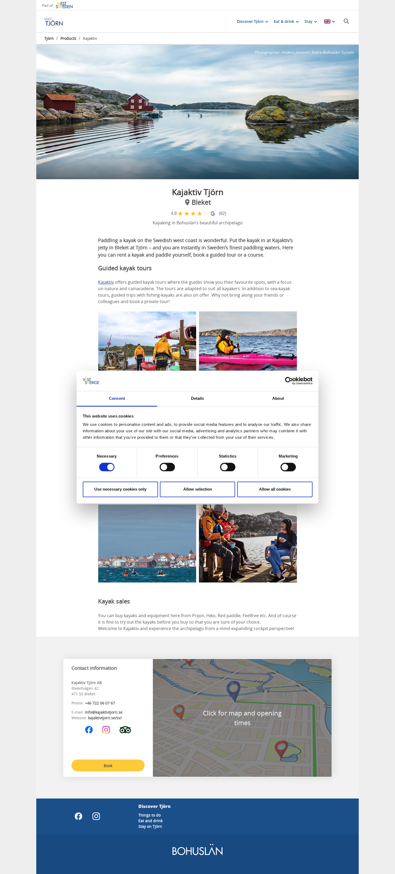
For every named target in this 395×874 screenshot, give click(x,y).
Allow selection (197, 489)
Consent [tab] (117, 398)
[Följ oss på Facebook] (89, 729)
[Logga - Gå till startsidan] (63, 21)
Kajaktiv (106, 282)
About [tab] (278, 398)
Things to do (149, 815)
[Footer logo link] (197, 854)
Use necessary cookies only (120, 489)
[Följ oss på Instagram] (106, 729)
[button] (197, 112)
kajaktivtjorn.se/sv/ (105, 717)
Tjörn (49, 38)
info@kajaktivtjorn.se (104, 712)
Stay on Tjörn (150, 826)
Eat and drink (150, 820)
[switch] (167, 467)
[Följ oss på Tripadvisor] (125, 729)
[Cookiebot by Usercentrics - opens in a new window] (289, 381)
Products (68, 38)
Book (108, 765)
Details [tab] (197, 398)
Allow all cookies (275, 489)
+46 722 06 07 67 (100, 703)
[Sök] (346, 21)
